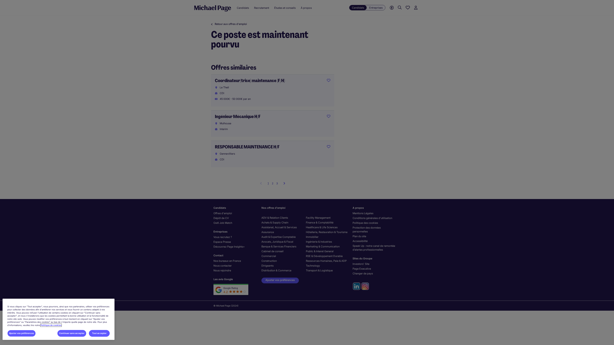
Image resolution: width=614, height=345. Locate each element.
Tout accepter (99, 333)
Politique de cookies (51, 325)
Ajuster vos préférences (21, 333)
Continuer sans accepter (71, 333)
